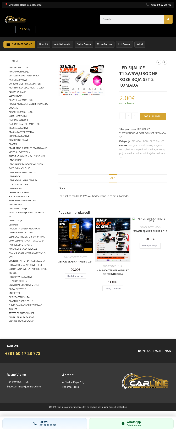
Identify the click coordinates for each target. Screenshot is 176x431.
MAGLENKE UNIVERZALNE (22, 200)
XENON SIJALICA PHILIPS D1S (150, 231)
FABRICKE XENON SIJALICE (75, 257)
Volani (140, 44)
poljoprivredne (126, 153)
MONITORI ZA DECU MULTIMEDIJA (26, 87)
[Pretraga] (168, 19)
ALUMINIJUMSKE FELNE (21, 111)
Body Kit (43, 44)
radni (145, 153)
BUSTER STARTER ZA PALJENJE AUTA (27, 260)
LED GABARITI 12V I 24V (21, 232)
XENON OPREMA (17, 91)
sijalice (152, 153)
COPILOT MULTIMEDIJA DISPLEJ (25, 83)
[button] (100, 69)
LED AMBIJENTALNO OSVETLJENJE (26, 264)
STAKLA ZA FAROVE (18, 127)
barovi (149, 145)
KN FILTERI (14, 293)
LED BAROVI (15, 176)
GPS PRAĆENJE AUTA (19, 297)
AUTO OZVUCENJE (18, 208)
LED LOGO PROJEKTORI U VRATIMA (27, 236)
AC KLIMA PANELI (18, 79)
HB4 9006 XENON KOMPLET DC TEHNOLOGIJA (113, 272)
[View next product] (164, 62)
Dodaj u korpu (153, 116)
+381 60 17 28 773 (22, 353)
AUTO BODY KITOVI (19, 67)
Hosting (104, 407)
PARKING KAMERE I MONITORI (24, 123)
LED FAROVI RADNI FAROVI (22, 172)
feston (129, 149)
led (145, 149)
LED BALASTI (15, 188)
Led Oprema (124, 44)
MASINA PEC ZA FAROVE (21, 321)
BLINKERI (13, 224)
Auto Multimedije (62, 44)
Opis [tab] (112, 178)
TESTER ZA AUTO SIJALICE (21, 313)
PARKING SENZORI (18, 119)
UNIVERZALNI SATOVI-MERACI (24, 284)
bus (155, 145)
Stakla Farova (84, 44)
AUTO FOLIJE (15, 204)
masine (151, 149)
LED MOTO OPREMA (19, 192)
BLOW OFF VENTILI (18, 289)
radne (138, 153)
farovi (122, 149)
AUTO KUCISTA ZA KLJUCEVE (23, 248)
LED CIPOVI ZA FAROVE (20, 276)
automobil (139, 145)
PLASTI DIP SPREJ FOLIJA (21, 301)
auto (130, 145)
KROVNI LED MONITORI (21, 99)
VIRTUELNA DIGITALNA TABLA (24, 75)
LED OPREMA (15, 95)
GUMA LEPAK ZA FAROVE (21, 317)
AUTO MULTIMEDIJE (19, 71)
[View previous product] (158, 62)
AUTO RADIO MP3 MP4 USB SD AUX (27, 156)
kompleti (138, 149)
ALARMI (13, 144)
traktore (160, 153)
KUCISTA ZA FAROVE (19, 136)
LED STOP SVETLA (18, 115)
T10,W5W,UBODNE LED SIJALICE (148, 141)
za (120, 157)
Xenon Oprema (104, 44)
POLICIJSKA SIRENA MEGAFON (24, 228)
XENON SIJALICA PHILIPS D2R (75, 261)
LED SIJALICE (15, 160)
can (160, 145)
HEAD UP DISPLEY (18, 280)
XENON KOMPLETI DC (112, 266)
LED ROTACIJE (15, 220)
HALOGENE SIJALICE (19, 196)
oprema (160, 149)
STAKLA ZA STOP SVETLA (21, 132)
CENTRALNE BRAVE (18, 139)
